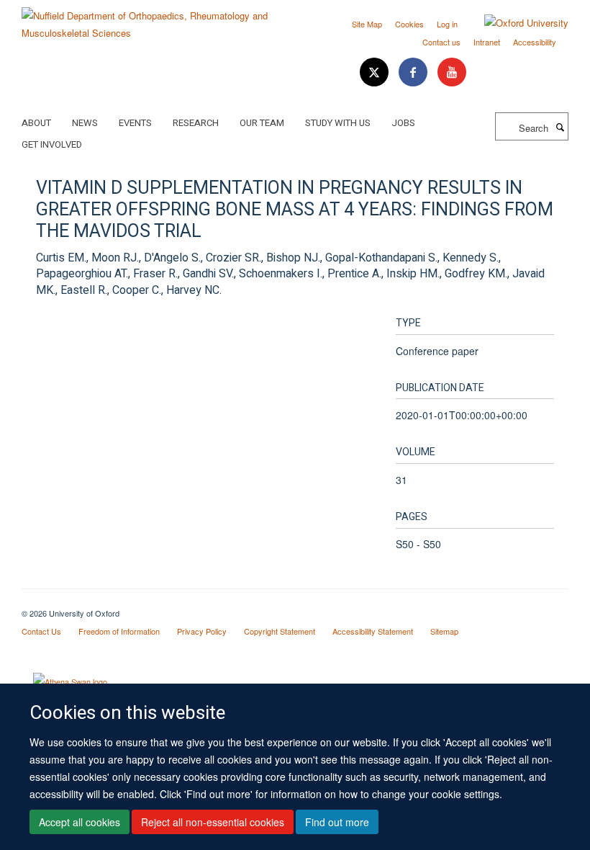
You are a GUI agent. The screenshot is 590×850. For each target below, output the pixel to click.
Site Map (367, 24)
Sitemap (444, 631)
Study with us (338, 123)
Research (196, 123)
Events (135, 123)
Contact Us (41, 631)
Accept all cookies (79, 822)
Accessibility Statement (372, 631)
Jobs (403, 123)
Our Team (262, 123)
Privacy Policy (202, 631)
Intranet (486, 42)
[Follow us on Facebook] (414, 72)
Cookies (409, 24)
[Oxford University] (515, 23)
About (36, 123)
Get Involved (52, 144)
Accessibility (534, 42)
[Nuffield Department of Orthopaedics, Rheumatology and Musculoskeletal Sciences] (153, 19)
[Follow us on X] (375, 72)
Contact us (441, 42)
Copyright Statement (279, 631)
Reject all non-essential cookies (212, 822)
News (85, 123)
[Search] (560, 127)
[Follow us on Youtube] (451, 72)
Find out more (337, 822)
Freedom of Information (119, 631)
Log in (447, 24)
